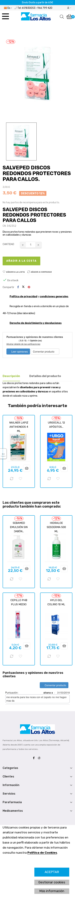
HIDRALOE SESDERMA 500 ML (56, 527)
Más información (51, 891)
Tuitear (23, 287)
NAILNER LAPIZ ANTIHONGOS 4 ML (18, 427)
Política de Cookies (42, 852)
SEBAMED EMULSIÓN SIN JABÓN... (19, 527)
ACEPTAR (52, 872)
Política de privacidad (23, 296)
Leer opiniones (19, 351)
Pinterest (29, 287)
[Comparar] (11, 478)
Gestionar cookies (51, 882)
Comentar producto (44, 351)
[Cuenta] (69, 8)
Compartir (18, 287)
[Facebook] (34, 758)
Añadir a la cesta (21, 260)
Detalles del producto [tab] (45, 376)
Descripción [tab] (11, 376)
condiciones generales (54, 296)
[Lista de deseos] (20, 478)
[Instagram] (40, 758)
